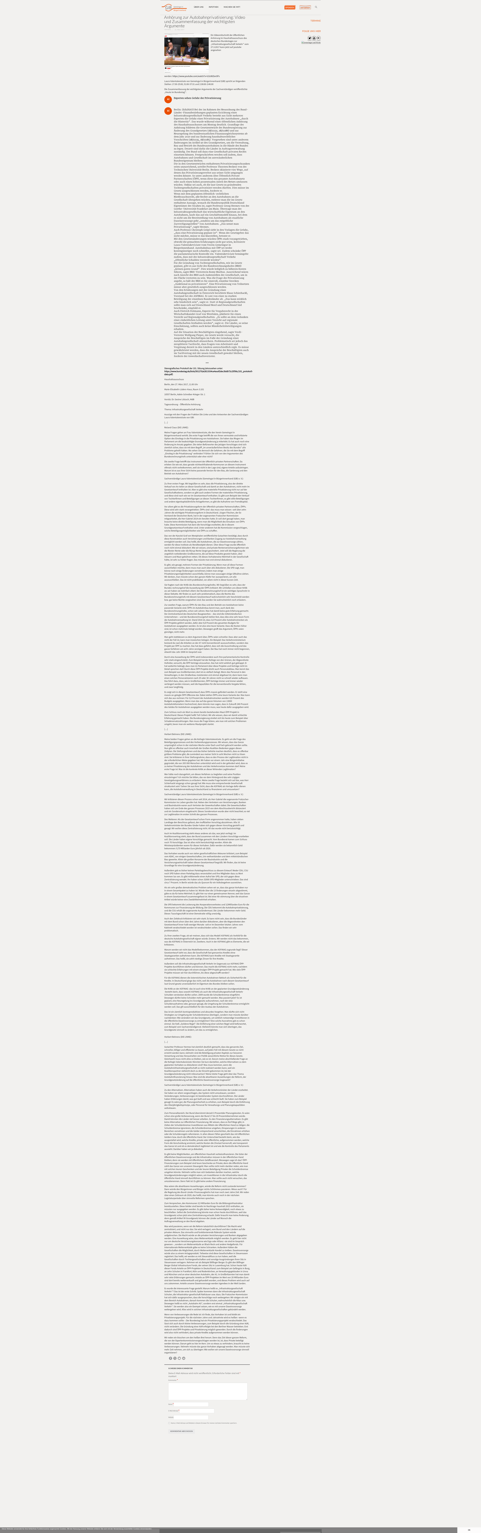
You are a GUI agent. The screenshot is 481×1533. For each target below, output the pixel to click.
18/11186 (223, 130)
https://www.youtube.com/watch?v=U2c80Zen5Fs (196, 76)
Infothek (214, 7)
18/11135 (194, 139)
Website (170, 1417)
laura (169, 29)
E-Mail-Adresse (173, 1410)
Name (171, 1404)
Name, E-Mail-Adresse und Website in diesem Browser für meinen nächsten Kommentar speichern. (204, 1423)
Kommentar (173, 1380)
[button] (2, 1531)
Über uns (199, 7)
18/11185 (205, 139)
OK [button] (469, 1530)
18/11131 (212, 130)
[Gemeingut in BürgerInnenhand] (174, 7)
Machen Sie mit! (232, 7)
